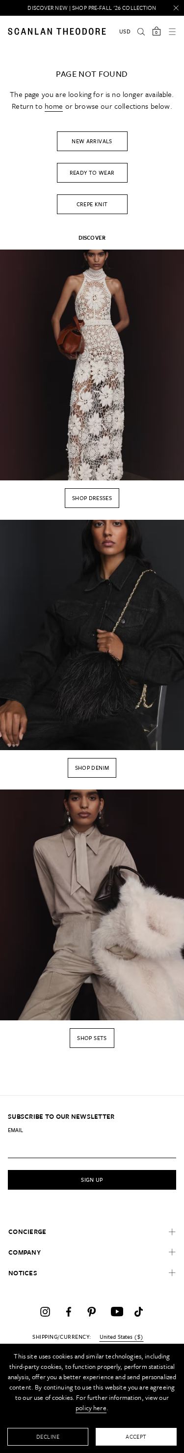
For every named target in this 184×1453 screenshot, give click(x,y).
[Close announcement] (176, 8)
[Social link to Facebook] (69, 1312)
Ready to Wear (92, 172)
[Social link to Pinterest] (92, 1312)
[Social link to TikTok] (139, 1312)
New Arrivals (92, 141)
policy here (91, 1408)
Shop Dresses (92, 498)
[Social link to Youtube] (116, 1312)
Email (15, 1130)
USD (125, 31)
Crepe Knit (92, 204)
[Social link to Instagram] (45, 1312)
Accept (136, 1436)
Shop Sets (91, 1038)
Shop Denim (92, 767)
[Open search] (141, 31)
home (54, 105)
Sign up (92, 1179)
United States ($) (121, 1337)
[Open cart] (156, 31)
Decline (47, 1436)
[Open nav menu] (172, 31)
